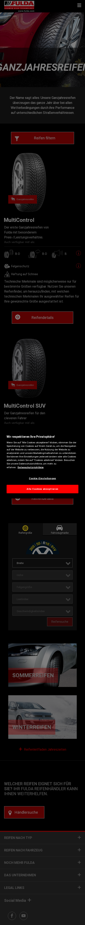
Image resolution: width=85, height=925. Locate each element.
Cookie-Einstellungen (42, 478)
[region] (42, 463)
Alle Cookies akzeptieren (42, 488)
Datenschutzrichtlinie (31, 467)
